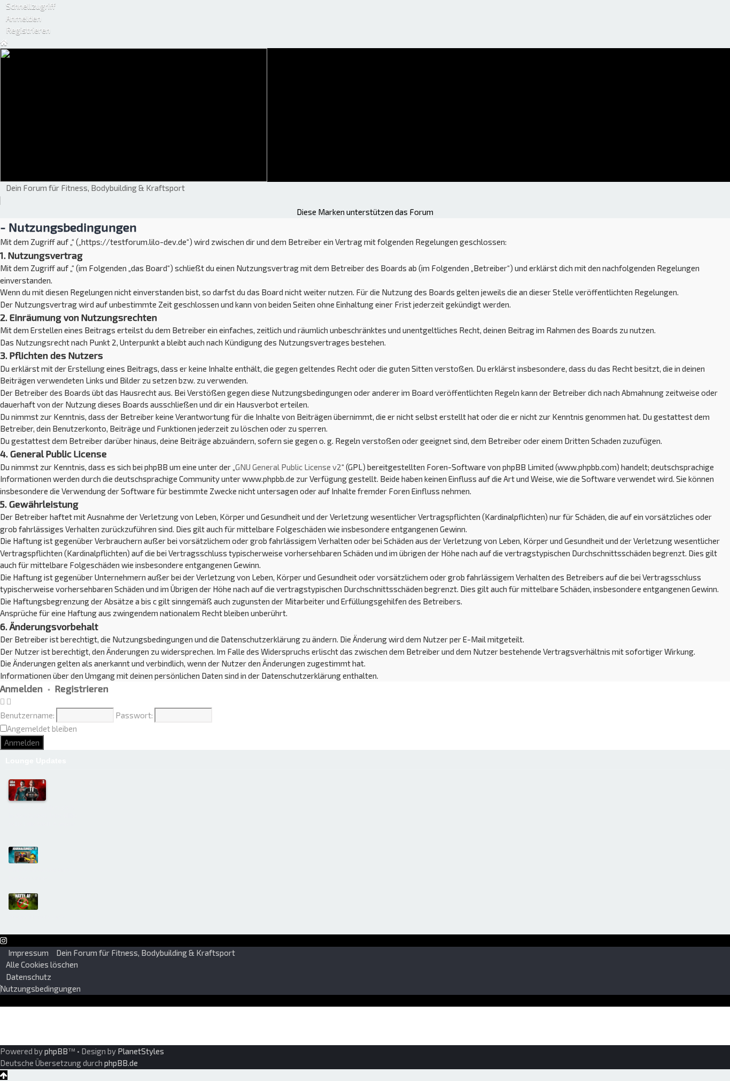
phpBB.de (121, 1063)
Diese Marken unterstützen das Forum (365, 212)
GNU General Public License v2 (288, 467)
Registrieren (81, 688)
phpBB (56, 1051)
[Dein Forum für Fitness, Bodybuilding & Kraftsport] (133, 114)
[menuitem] (20, 18)
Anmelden (21, 688)
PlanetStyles (141, 1051)
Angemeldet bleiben (42, 728)
